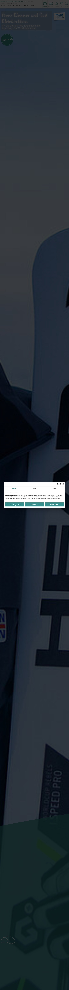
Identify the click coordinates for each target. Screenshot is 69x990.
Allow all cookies (54, 504)
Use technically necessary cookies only (15, 504)
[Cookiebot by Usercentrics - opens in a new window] (58, 484)
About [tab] (54, 488)
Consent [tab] (14, 488)
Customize (33, 504)
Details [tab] (34, 488)
